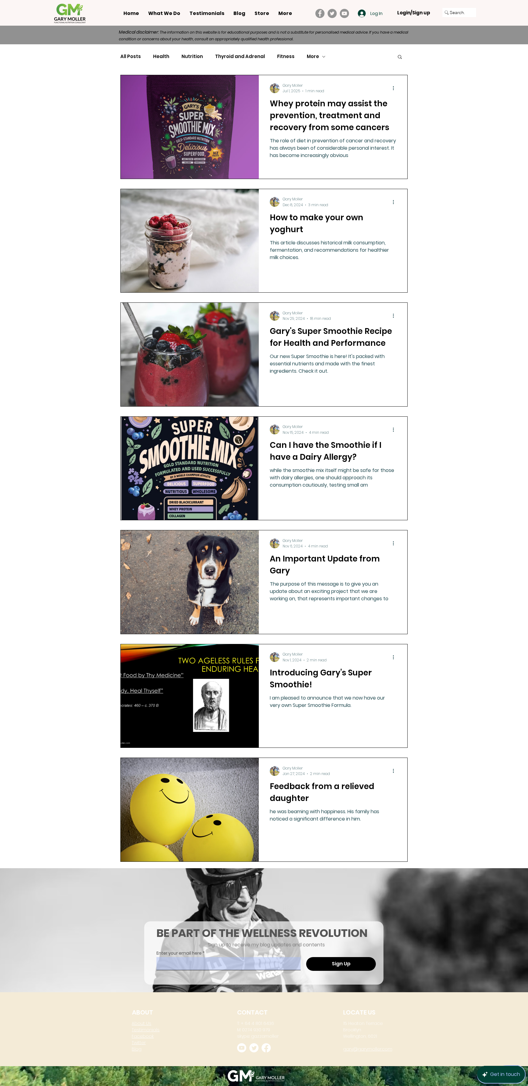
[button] (400, 57)
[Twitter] (332, 13)
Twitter (139, 1043)
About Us (141, 1023)
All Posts (130, 56)
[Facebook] (319, 13)
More (313, 56)
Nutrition (192, 56)
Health (161, 56)
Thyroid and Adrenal (240, 56)
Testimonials (146, 1030)
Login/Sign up (413, 13)
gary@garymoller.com (367, 1049)
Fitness (286, 56)
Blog (136, 1049)
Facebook (143, 1036)
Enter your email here (179, 953)
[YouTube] (344, 13)
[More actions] (395, 88)
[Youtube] (241, 1047)
